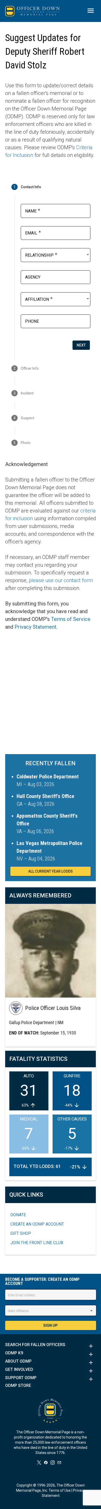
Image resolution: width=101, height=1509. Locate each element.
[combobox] (57, 254)
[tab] (50, 187)
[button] (50, 1346)
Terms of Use (60, 1490)
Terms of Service (70, 619)
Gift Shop (20, 1233)
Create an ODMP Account (37, 1224)
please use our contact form (61, 580)
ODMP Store (18, 1386)
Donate (18, 1214)
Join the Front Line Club (36, 1242)
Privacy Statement (35, 627)
